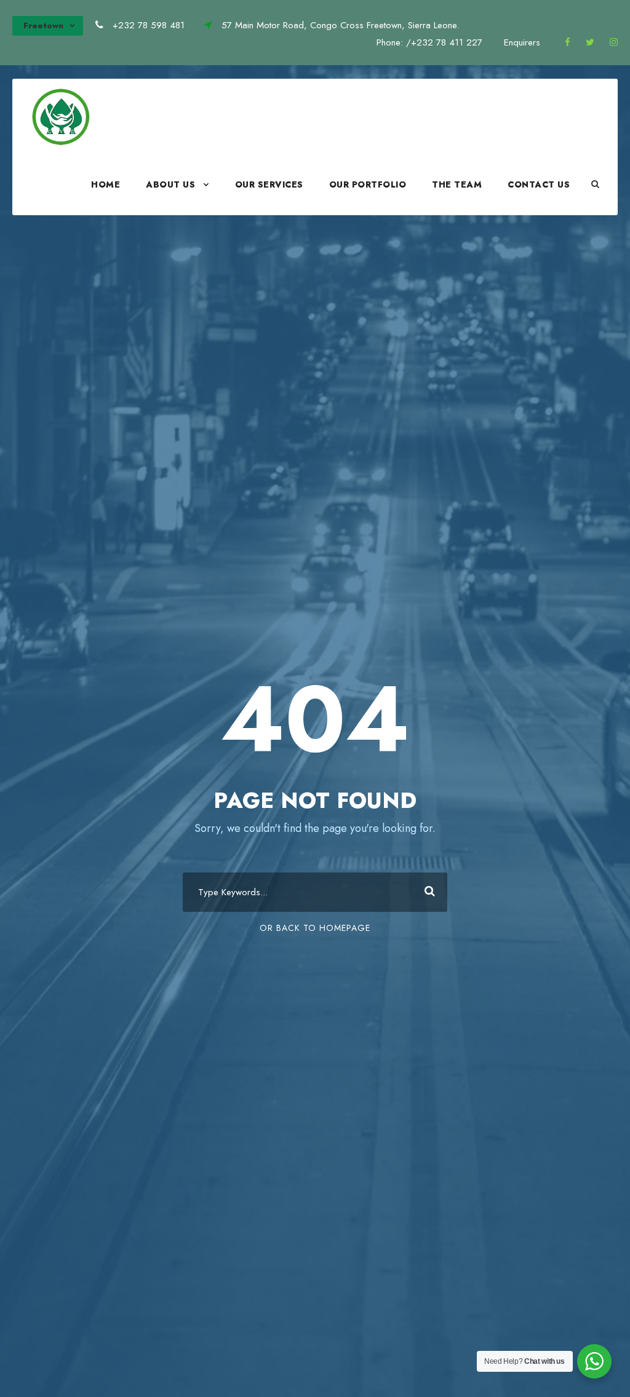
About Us (170, 184)
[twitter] (590, 42)
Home (105, 184)
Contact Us (539, 184)
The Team (457, 184)
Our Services (269, 184)
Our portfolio (368, 184)
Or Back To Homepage (315, 928)
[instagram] (614, 42)
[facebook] (567, 42)
